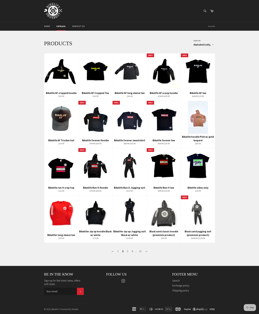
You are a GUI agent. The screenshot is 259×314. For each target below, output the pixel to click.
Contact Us (78, 26)
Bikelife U (55, 309)
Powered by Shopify (69, 309)
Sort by (197, 41)
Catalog (60, 26)
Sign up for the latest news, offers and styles (62, 282)
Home (47, 26)
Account (211, 26)
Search (176, 280)
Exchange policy (180, 285)
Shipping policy (180, 290)
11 (140, 251)
